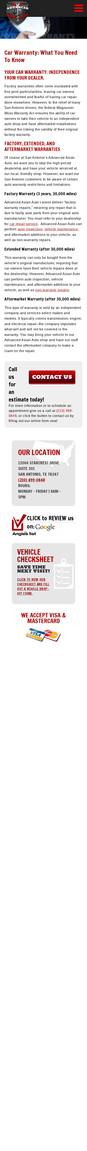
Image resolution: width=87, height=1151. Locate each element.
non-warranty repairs (52, 290)
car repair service (24, 224)
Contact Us (52, 377)
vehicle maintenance (61, 229)
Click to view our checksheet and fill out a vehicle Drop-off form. (33, 586)
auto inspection (30, 229)
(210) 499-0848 (31, 480)
